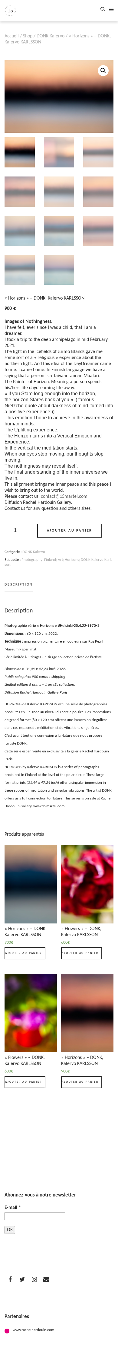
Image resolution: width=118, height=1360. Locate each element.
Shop (27, 36)
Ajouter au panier (70, 530)
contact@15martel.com (64, 496)
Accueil (12, 36)
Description (19, 584)
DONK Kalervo (50, 36)
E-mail (13, 1207)
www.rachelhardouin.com (33, 1330)
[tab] (19, 587)
